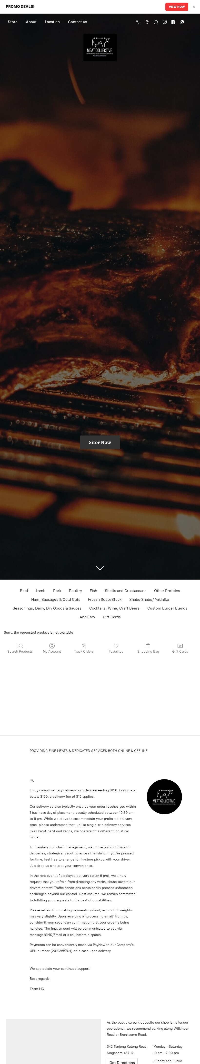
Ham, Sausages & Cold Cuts (55, 599)
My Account (52, 651)
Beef (24, 590)
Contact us (77, 21)
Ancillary (87, 617)
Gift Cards (112, 617)
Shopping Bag (148, 651)
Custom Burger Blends (167, 608)
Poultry (75, 590)
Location (52, 21)
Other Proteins (167, 590)
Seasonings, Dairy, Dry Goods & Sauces (47, 608)
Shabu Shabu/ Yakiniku (149, 599)
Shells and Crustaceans (125, 590)
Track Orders (84, 651)
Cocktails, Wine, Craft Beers (114, 608)
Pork (57, 590)
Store (13, 21)
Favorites (116, 651)
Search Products (20, 651)
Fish (93, 590)
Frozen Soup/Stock (104, 599)
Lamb (40, 590)
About (31, 21)
